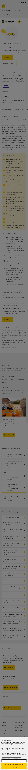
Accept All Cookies (14, 767)
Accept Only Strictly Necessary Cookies (14, 764)
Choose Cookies (14, 760)
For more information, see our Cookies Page (11, 758)
